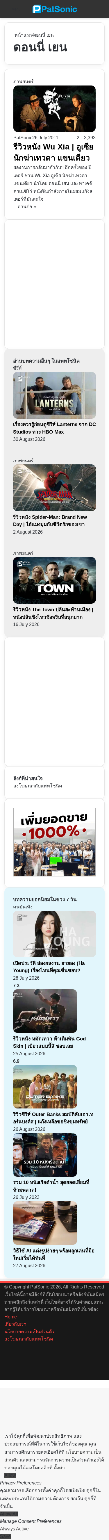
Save (5, 1536)
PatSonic (22, 137)
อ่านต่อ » (27, 206)
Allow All (9, 1514)
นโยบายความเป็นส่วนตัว (29, 1331)
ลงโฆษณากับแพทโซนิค (37, 785)
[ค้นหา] (102, 11)
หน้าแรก (22, 35)
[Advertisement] (54, 283)
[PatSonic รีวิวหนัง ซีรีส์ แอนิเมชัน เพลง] (54, 9)
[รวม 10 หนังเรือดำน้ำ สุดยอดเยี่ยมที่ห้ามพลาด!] (45, 1175)
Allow (10, 1475)
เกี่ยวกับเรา (15, 1324)
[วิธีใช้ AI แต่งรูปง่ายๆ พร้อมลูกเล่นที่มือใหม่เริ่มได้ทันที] (45, 1243)
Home (10, 1316)
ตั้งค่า (59, 1467)
